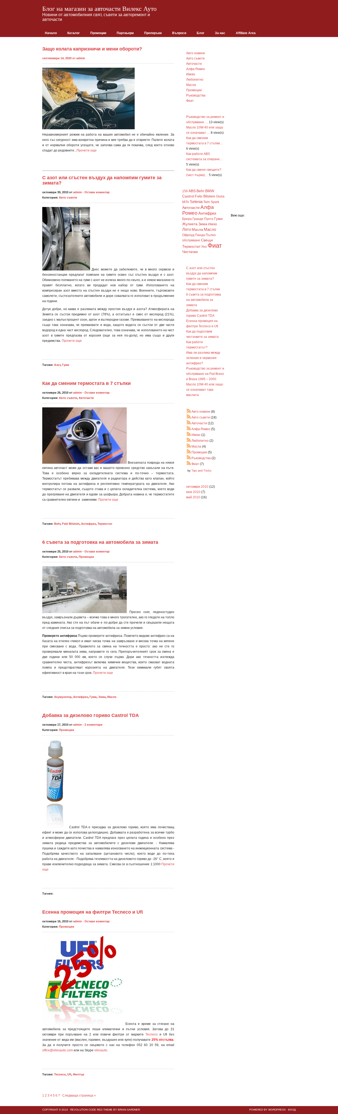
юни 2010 (193, 492)
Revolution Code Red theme (91, 1109)
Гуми (65, 364)
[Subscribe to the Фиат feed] (188, 464)
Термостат (104, 523)
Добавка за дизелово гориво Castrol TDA (90, 715)
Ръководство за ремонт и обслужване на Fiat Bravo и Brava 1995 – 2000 (205, 374)
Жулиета (190, 224)
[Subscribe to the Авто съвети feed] (188, 417)
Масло (111, 696)
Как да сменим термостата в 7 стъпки (86, 383)
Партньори (125, 33)
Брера (187, 219)
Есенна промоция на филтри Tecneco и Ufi (92, 912)
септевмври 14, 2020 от (59, 58)
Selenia (196, 201)
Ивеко (190, 74)
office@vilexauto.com (57, 1050)
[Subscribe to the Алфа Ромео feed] (188, 429)
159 (185, 191)
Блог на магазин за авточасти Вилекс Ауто (99, 8)
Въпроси (179, 33)
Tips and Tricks (201, 470)
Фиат (190, 101)
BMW (209, 191)
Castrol (188, 196)
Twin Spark (211, 202)
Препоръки (153, 33)
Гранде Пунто (203, 219)
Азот (57, 364)
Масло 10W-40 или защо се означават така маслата (204, 390)
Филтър (78, 1074)
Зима (102, 696)
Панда (200, 235)
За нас (220, 33)
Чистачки (190, 252)
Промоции (98, 33)
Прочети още (87, 150)
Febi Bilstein (70, 523)
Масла (191, 85)
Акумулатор (63, 696)
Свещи (207, 240)
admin (80, 58)
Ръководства (195, 95)
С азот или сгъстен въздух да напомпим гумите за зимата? (201, 273)
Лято (186, 229)
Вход (292, 1109)
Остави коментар (97, 192)
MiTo (185, 202)
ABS (192, 191)
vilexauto (100, 1050)
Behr (57, 523)
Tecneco (151, 1034)
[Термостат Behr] (85, 462)
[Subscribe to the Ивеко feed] (188, 435)
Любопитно (194, 79)
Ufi (69, 1074)
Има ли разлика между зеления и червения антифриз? (203, 358)
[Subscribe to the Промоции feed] (188, 452)
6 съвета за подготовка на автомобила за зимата (100, 542)
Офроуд (188, 235)
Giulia (220, 196)
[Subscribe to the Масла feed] (188, 446)
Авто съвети (68, 197)
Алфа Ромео (195, 69)
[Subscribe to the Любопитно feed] (188, 441)
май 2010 (193, 497)
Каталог (73, 33)
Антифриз (88, 523)
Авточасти (86, 397)
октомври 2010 (197, 487)
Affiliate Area (246, 33)
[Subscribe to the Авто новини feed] (188, 411)
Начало (51, 33)
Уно (204, 246)
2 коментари (93, 724)
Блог (200, 33)
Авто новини (195, 53)
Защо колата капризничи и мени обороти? (92, 49)
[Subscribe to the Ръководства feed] (188, 458)
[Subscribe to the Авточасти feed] (188, 423)
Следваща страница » (79, 1095)
